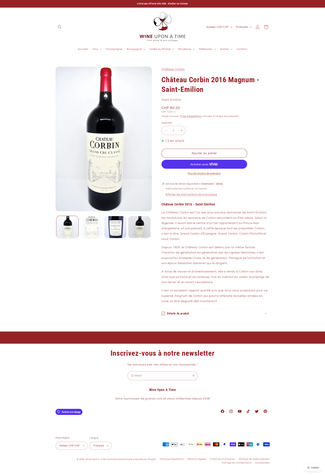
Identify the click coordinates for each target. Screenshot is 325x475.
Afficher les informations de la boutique (191, 194)
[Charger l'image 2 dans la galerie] (91, 227)
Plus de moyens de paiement (204, 173)
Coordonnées (262, 463)
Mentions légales (197, 459)
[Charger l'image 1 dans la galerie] (67, 227)
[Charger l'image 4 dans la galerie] (139, 227)
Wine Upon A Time (96, 459)
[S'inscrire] (193, 375)
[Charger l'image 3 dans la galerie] (115, 227)
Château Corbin (173, 69)
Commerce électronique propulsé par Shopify (131, 459)
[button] (60, 27)
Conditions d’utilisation (222, 459)
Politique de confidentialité (237, 463)
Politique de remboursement (254, 459)
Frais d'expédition (191, 116)
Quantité (166, 123)
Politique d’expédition (172, 459)
